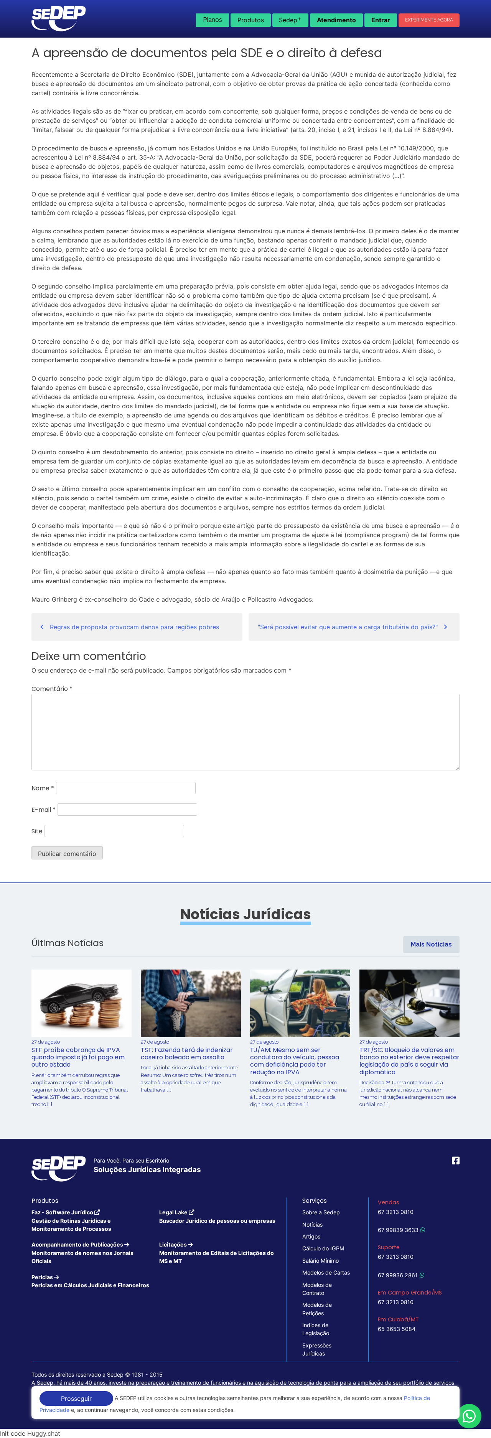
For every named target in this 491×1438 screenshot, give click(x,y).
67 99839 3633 (398, 1230)
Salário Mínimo (320, 1260)
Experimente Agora (429, 20)
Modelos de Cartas (326, 1272)
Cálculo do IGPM (323, 1248)
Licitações (216, 1252)
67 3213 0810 (396, 1212)
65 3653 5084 (396, 1329)
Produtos (250, 20)
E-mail (43, 809)
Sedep (290, 19)
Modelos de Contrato (317, 1288)
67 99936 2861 (398, 1275)
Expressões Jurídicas (316, 1349)
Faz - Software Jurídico (71, 1220)
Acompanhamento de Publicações (82, 1252)
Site (37, 831)
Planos (212, 19)
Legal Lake (217, 1216)
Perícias (90, 1281)
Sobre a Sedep (321, 1212)
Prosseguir (76, 1398)
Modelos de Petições (317, 1308)
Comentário (51, 688)
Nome (42, 788)
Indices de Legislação (315, 1329)
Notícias (312, 1224)
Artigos (311, 1236)
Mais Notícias (431, 944)
